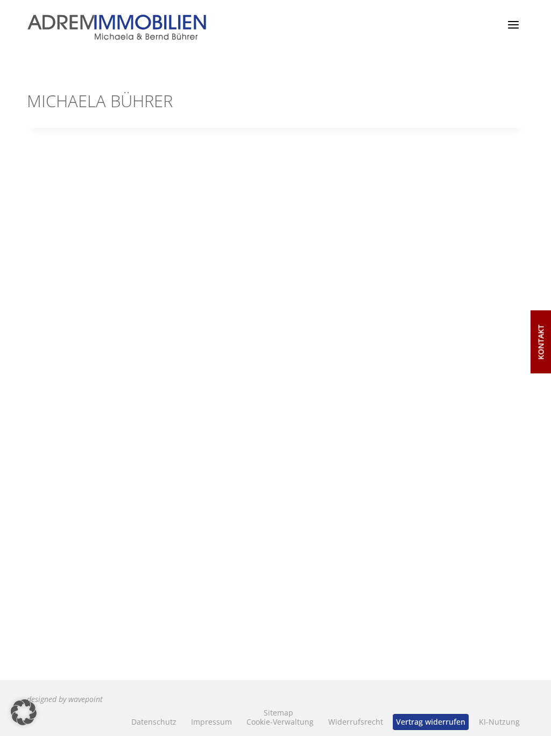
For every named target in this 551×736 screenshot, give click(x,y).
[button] (23, 712)
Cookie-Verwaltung (280, 722)
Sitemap (278, 712)
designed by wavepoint (65, 699)
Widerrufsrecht (355, 722)
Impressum (211, 722)
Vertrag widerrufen (430, 722)
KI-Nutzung (499, 722)
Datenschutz (153, 722)
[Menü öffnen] (513, 24)
